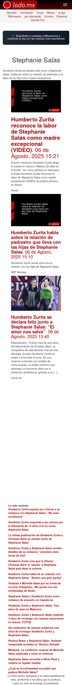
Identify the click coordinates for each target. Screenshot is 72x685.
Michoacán (14, 16)
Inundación (26, 12)
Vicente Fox (38, 20)
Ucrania (48, 16)
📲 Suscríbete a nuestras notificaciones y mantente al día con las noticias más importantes (36, 37)
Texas (39, 12)
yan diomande (32, 16)
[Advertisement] (36, 404)
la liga (61, 12)
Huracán (12, 12)
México (51, 12)
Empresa (62, 16)
